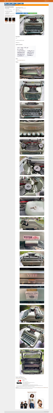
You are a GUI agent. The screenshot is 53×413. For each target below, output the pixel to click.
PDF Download (6, 22)
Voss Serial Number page (38, 387)
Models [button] (10, 3)
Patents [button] (22, 3)
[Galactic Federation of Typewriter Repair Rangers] (32, 401)
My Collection (22, 378)
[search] (10, 12)
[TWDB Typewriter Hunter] (24, 405)
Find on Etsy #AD (35, 13)
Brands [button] (6, 3)
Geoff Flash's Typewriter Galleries (18, 378)
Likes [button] (26, 13)
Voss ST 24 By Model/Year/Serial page (45, 387)
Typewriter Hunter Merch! (31, 392)
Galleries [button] (13, 3)
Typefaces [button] (17, 3)
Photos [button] (24, 13)
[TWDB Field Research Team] (40, 404)
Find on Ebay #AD (30, 13)
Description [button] (18, 13)
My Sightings (25, 378)
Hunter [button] (21, 13)
